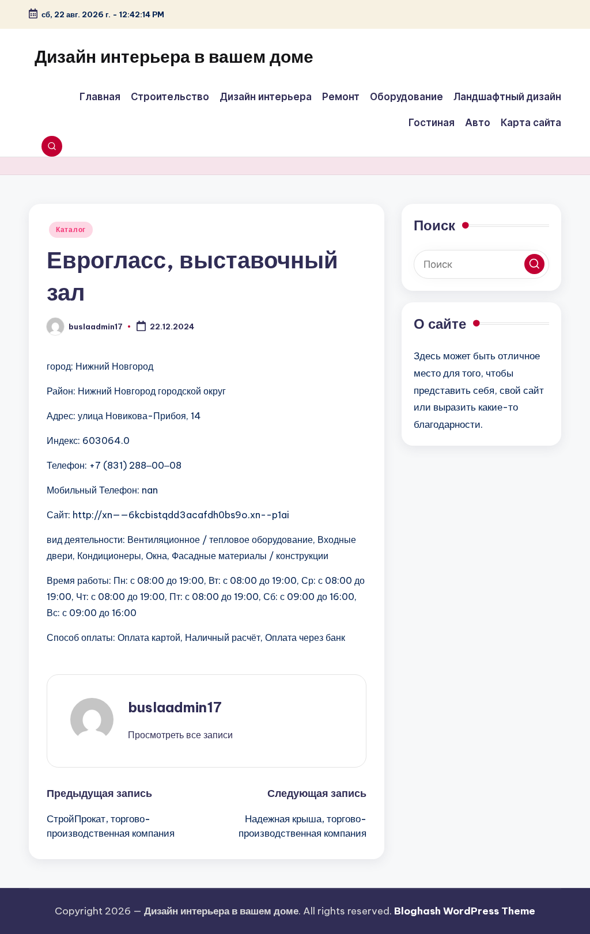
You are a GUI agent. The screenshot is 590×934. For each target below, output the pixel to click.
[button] (180, 735)
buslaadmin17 (175, 707)
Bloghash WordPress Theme (464, 911)
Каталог (71, 229)
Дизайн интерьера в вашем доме (174, 56)
